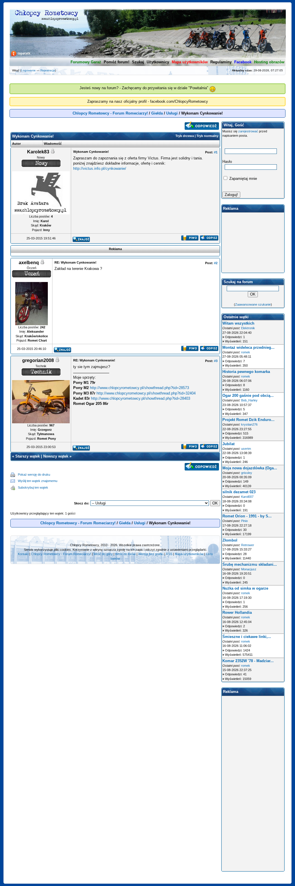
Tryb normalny (207, 136)
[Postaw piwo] (189, 239)
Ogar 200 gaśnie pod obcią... (248, 395)
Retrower (247, 545)
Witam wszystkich (238, 323)
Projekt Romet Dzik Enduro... (248, 420)
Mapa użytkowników (189, 554)
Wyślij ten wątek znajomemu (37, 481)
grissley (246, 473)
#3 (216, 361)
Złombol (229, 540)
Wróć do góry (103, 554)
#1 (216, 152)
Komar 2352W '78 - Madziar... (248, 661)
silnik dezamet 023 (239, 492)
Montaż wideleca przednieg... (248, 347)
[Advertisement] (138, 481)
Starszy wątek (27, 456)
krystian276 (249, 424)
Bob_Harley (249, 400)
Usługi (172, 113)
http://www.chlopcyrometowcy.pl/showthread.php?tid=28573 (139, 388)
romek (245, 352)
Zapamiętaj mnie (242, 178)
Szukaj (138, 62)
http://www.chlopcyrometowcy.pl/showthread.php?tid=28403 (140, 398)
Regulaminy (221, 62)
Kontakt (23, 554)
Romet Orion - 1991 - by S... (247, 516)
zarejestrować (248, 131)
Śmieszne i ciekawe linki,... (246, 637)
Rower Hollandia (237, 612)
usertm (246, 448)
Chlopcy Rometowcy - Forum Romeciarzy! (110, 113)
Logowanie (28, 70)
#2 (216, 263)
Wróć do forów (125, 554)
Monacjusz (248, 569)
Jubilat (228, 444)
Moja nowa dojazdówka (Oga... (249, 468)
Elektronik (248, 328)
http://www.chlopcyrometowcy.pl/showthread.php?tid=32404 (146, 393)
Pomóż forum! (116, 62)
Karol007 (247, 496)
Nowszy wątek (55, 456)
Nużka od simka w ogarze (245, 588)
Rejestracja (47, 70)
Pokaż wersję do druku (34, 474)
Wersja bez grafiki (150, 554)
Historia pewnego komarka (246, 371)
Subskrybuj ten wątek (33, 487)
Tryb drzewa (184, 136)
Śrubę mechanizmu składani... (249, 564)
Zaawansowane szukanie (253, 304)
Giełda (157, 113)
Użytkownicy (158, 62)
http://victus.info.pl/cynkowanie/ (99, 168)
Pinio (244, 521)
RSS (169, 554)
